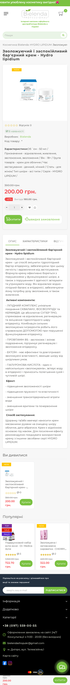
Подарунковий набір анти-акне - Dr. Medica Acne (18, 545)
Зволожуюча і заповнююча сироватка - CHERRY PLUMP (52, 547)
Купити (60, 680)
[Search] (63, 35)
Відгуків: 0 (25, 125)
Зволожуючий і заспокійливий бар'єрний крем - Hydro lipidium (15, 486)
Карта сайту (10, 655)
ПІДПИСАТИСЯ (56, 590)
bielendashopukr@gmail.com (25, 643)
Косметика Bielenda (16, 44)
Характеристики (35, 241)
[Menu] (6, 13)
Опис (12, 241)
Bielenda (25, 136)
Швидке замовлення (44, 219)
